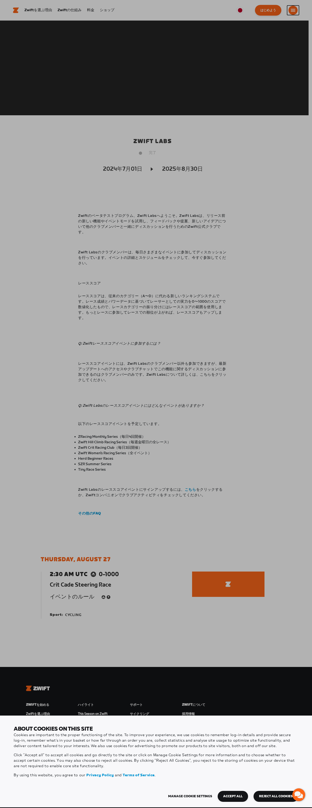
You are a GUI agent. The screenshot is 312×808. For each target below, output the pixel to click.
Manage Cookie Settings (190, 796)
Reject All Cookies (276, 796)
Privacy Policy (100, 775)
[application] (298, 794)
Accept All (233, 796)
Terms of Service (139, 775)
